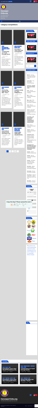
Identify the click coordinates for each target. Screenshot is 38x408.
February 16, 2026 (18, 53)
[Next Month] (35, 190)
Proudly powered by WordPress (5, 405)
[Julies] (33, 234)
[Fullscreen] (35, 37)
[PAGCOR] (33, 230)
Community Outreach (5, 47)
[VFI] (29, 241)
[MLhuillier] (34, 238)
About (26, 405)
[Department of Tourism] (29, 222)
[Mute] (34, 37)
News (18, 47)
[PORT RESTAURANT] (33, 241)
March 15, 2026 (5, 371)
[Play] (28, 37)
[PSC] (33, 226)
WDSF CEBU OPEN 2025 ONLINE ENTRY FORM (18, 134)
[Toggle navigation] (20, 21)
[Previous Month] (27, 190)
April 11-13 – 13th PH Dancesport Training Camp (31, 86)
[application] (31, 35)
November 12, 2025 (6, 94)
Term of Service (30, 405)
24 (15, 151)
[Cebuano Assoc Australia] (29, 234)
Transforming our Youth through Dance (6, 53)
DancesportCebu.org (9, 399)
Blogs (3, 46)
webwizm (11, 371)
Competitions (4, 48)
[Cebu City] (33, 222)
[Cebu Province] (29, 226)
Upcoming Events (17, 130)
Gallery (8, 48)
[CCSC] (28, 230)
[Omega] (29, 238)
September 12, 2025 (6, 135)
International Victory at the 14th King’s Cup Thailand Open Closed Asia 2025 (6, 133)
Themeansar (2, 406)
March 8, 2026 (5, 56)
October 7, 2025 (18, 94)
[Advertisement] (31, 340)
